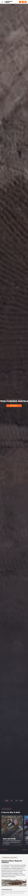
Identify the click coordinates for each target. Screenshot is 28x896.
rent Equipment (14, 405)
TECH (16, 800)
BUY (11, 800)
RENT (7, 800)
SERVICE (21, 800)
